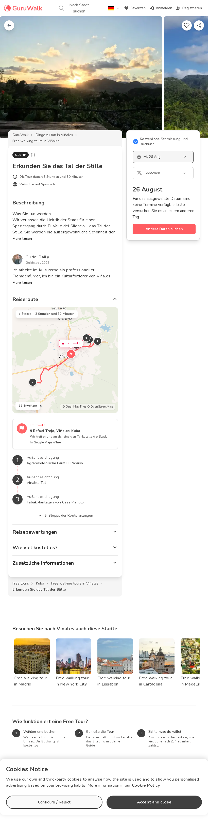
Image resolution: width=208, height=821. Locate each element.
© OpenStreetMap (100, 407)
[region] (65, 360)
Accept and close (154, 802)
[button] (71, 354)
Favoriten (138, 8)
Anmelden (164, 8)
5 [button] (86, 338)
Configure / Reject (54, 802)
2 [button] (33, 382)
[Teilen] (199, 25)
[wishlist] (187, 25)
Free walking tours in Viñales (36, 141)
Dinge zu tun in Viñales (54, 134)
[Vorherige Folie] (12, 77)
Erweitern (30, 406)
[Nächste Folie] (196, 77)
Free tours (20, 583)
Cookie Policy (146, 785)
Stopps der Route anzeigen (68, 515)
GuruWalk (20, 134)
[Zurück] (9, 25)
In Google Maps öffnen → (48, 442)
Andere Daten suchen (164, 229)
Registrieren (192, 8)
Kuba (40, 583)
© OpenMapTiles (74, 407)
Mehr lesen (22, 238)
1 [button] (98, 341)
